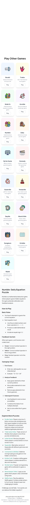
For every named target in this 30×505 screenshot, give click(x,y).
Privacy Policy (11, 498)
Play (7, 85)
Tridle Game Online (10, 432)
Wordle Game (9, 465)
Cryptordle (11, 500)
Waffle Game (9, 478)
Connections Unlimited (11, 452)
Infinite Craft (8, 458)
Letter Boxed (9, 438)
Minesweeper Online (11, 471)
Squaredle (8, 445)
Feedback (19, 498)
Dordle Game (9, 419)
